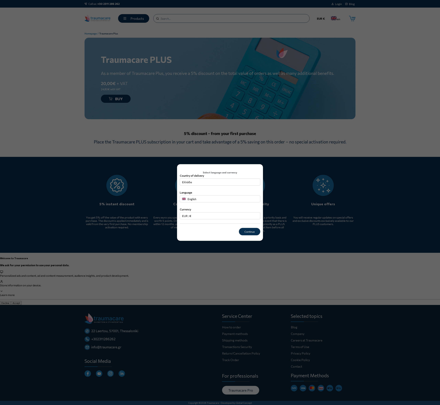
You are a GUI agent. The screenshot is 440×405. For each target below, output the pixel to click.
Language (186, 192)
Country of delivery (192, 175)
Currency (185, 209)
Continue (249, 231)
